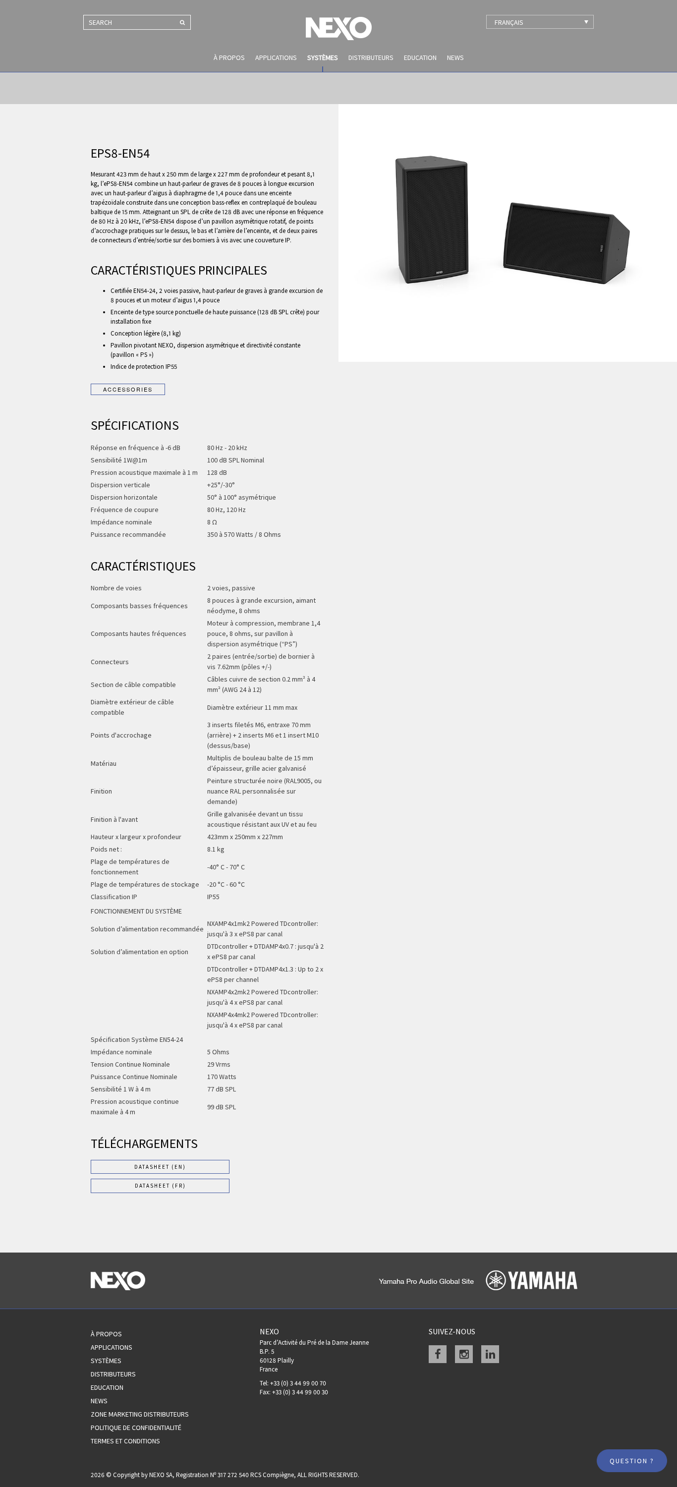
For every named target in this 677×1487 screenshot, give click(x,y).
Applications (276, 57)
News (455, 57)
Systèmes (322, 57)
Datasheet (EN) (160, 1166)
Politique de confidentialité (136, 1427)
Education (420, 57)
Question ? (632, 1460)
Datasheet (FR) (160, 1185)
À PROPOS (229, 57)
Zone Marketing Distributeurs (140, 1414)
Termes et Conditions (125, 1440)
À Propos (106, 1333)
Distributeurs (371, 57)
